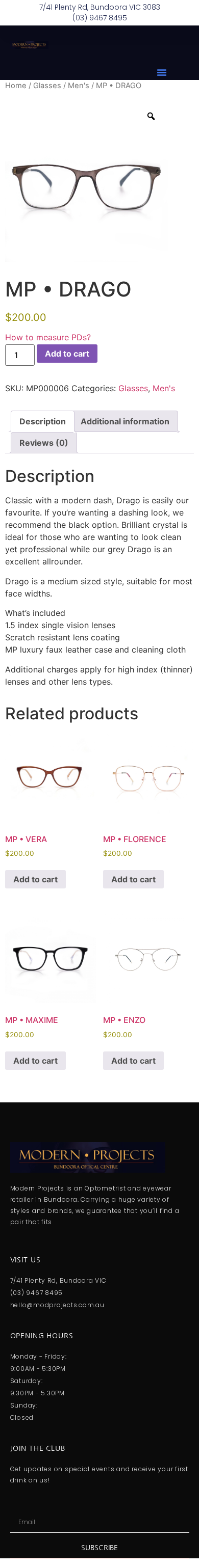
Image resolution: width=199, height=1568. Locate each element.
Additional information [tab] (125, 421)
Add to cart (67, 353)
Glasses (47, 85)
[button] (161, 72)
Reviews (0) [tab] (43, 443)
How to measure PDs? (48, 337)
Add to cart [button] (35, 879)
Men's (78, 85)
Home (16, 85)
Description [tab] (42, 421)
